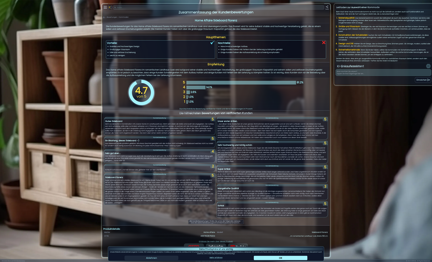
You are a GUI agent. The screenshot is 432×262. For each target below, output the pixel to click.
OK (280, 258)
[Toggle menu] (105, 7)
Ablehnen (151, 258)
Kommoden (124, 17)
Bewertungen (112, 17)
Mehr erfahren (216, 257)
